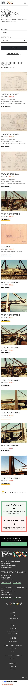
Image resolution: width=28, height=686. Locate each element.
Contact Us (13, 616)
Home (2, 19)
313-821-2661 (4, 594)
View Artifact (5, 107)
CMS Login (24, 678)
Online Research (22, 19)
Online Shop (13, 666)
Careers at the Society (13, 618)
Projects (13, 651)
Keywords (4, 29)
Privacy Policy (5, 565)
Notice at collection (7, 684)
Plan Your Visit (13, 628)
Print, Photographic (10, 214)
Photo (11, 216)
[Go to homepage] (14, 556)
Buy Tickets (17, 582)
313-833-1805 (4, 579)
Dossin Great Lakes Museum (13, 633)
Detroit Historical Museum (13, 631)
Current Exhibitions (13, 648)
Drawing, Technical (10, 94)
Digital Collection (6, 21)
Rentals (13, 621)
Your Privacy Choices (12, 681)
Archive (11, 97)
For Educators (13, 659)
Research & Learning (11, 19)
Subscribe (14, 544)
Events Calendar (13, 641)
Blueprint (5, 246)
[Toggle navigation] (25, 2)
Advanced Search (13, 54)
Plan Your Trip (6, 582)
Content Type (6, 37)
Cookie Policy (13, 565)
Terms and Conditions (6, 567)
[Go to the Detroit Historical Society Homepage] (7, 2)
